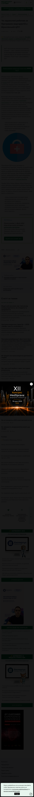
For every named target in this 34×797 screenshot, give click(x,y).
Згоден (17, 794)
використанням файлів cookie (12, 791)
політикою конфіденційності (20, 789)
